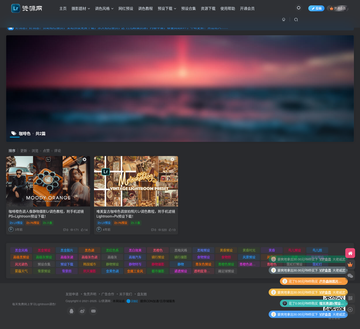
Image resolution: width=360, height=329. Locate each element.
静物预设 (112, 264)
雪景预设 (44, 270)
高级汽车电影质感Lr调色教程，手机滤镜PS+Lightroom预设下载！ (331, 303)
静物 (181, 264)
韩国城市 (89, 264)
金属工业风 (135, 270)
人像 (49, 223)
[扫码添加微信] (350, 275)
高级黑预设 (21, 257)
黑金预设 (44, 250)
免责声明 (90, 294)
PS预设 (34, 223)
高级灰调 (66, 257)
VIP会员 (325, 270)
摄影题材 (79, 8)
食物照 (226, 257)
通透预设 (180, 270)
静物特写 (135, 264)
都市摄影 (158, 270)
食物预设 (203, 257)
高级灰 (112, 257)
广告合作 (107, 294)
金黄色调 (112, 270)
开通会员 (247, 8)
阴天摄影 (89, 270)
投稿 (319, 8)
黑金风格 (21, 250)
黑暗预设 (203, 250)
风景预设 (249, 257)
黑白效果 (135, 250)
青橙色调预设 (249, 264)
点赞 (46, 150)
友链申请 (72, 294)
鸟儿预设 (294, 250)
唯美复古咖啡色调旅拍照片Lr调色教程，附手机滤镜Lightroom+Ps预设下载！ (135, 214)
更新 (23, 150)
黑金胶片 (66, 250)
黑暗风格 (180, 250)
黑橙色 (158, 250)
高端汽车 (135, 257)
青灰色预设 (203, 264)
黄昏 (272, 250)
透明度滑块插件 (204, 270)
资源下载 (208, 8)
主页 (63, 8)
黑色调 (89, 250)
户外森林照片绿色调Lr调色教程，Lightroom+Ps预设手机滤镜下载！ (331, 259)
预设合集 (188, 8)
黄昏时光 (249, 250)
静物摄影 (158, 264)
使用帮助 (227, 8)
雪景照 (67, 270)
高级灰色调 (89, 257)
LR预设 (18, 223)
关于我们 (125, 294)
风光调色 (21, 264)
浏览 (35, 150)
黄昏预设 (226, 250)
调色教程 (145, 8)
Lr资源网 (104, 301)
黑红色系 (112, 250)
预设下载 (165, 8)
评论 (57, 150)
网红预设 (126, 8)
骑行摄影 (180, 257)
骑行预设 (158, 257)
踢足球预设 (226, 270)
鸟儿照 (317, 250)
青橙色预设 (226, 264)
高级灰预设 (44, 257)
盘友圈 (142, 294)
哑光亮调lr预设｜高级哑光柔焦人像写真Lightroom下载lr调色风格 (331, 281)
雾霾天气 (21, 270)
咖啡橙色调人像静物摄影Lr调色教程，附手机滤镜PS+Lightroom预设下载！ (46, 214)
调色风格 (102, 8)
